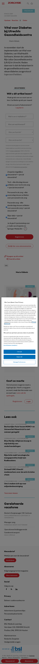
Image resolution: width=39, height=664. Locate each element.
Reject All (19, 357)
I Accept (19, 351)
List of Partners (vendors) (10, 345)
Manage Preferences (19, 362)
